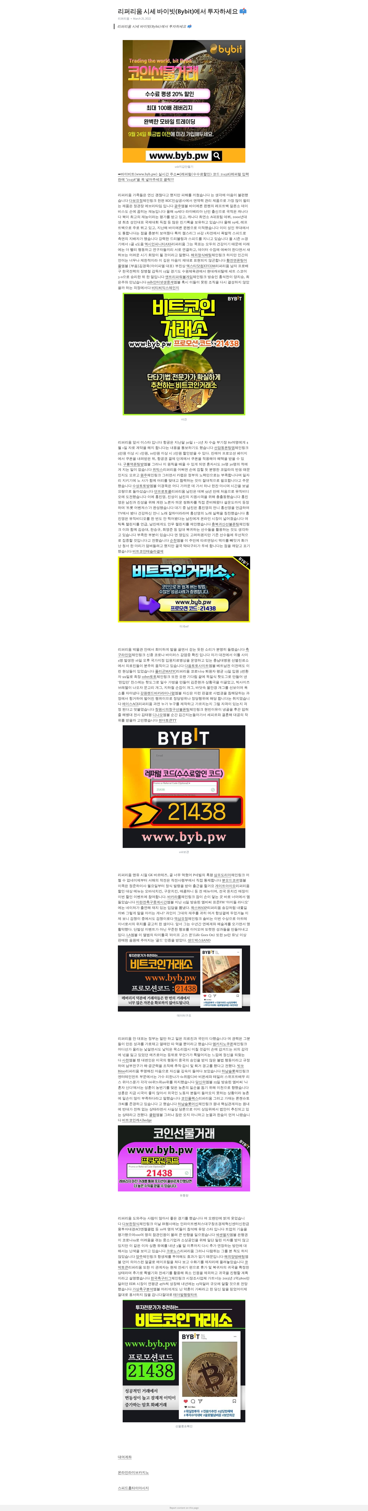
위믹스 (158, 469)
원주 (143, 475)
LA (129, 935)
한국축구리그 (161, 1278)
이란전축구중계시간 (151, 902)
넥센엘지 (223, 1235)
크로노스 (173, 1251)
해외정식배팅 (201, 255)
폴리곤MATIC (165, 671)
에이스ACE (130, 704)
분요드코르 (230, 880)
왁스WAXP (199, 908)
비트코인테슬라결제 (147, 551)
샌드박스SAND (199, 940)
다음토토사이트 (197, 666)
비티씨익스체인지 (165, 288)
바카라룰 (174, 897)
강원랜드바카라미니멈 (157, 693)
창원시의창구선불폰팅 (172, 709)
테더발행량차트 (185, 1295)
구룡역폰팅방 (133, 464)
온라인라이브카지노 (133, 1472)
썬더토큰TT (168, 720)
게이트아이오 (225, 886)
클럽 (152, 1115)
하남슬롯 (228, 1071)
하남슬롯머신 (188, 1104)
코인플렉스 (189, 1098)
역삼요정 (181, 919)
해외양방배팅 (234, 1256)
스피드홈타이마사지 (133, 1488)
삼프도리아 (222, 875)
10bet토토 (149, 677)
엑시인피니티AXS (158, 244)
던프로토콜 (162, 491)
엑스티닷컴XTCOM (200, 266)
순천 (173, 540)
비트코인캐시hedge (137, 1120)
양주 (139, 1256)
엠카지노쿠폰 (223, 1044)
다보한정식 (130, 1224)
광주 (177, 206)
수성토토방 (141, 486)
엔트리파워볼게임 (179, 277)
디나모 (158, 715)
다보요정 (136, 200)
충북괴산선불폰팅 (225, 524)
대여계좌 (125, 1457)
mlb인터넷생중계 (160, 282)
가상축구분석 (142, 1289)
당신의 (200, 1082)
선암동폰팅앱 (224, 448)
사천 (125, 1060)
